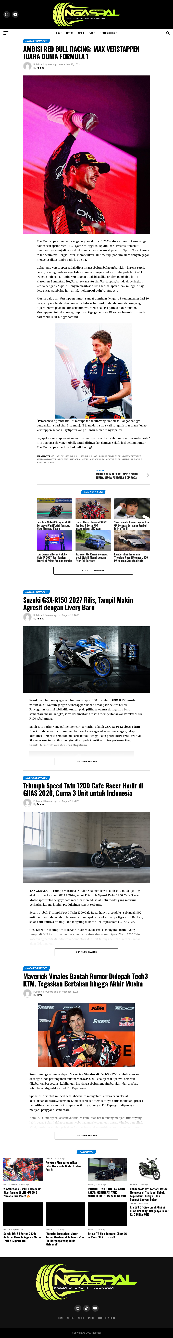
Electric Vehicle (108, 33)
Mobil (81, 33)
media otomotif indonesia (53, 459)
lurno (40, 995)
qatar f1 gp (114, 459)
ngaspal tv (97, 459)
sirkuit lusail (46, 462)
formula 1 (73, 456)
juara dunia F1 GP (110, 456)
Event (92, 33)
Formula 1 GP (89, 456)
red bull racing (133, 459)
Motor (69, 33)
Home (58, 33)
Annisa (40, 67)
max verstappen (133, 456)
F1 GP (61, 456)
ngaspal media (79, 459)
